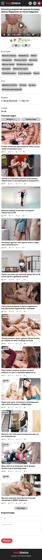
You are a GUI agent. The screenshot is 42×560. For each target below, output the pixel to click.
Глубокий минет (9, 73)
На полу (23, 85)
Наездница (7, 60)
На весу (32, 85)
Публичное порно (20, 69)
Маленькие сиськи (25, 64)
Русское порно (20, 60)
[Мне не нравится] (15, 40)
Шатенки (33, 60)
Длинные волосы (9, 85)
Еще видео (21, 508)
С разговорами (24, 73)
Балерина (6, 69)
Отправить (7, 541)
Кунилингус (23, 56)
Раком (36, 73)
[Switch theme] (39, 3)
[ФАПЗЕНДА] (13, 3)
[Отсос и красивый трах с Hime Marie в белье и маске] (34, 3)
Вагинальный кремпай (12, 89)
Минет (34, 56)
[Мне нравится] (11, 40)
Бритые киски (8, 64)
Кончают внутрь (9, 56)
